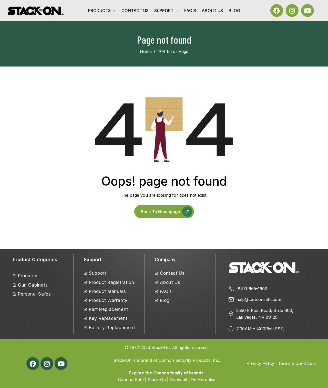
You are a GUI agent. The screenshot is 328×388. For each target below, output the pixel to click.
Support (163, 10)
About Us (212, 10)
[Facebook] (276, 10)
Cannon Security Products (184, 360)
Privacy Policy (260, 363)
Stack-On (160, 347)
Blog (234, 10)
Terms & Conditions (297, 363)
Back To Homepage (160, 211)
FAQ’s (190, 10)
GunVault (178, 379)
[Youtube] (307, 10)
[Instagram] (292, 10)
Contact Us (135, 10)
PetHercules (203, 379)
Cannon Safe (131, 379)
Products (99, 10)
